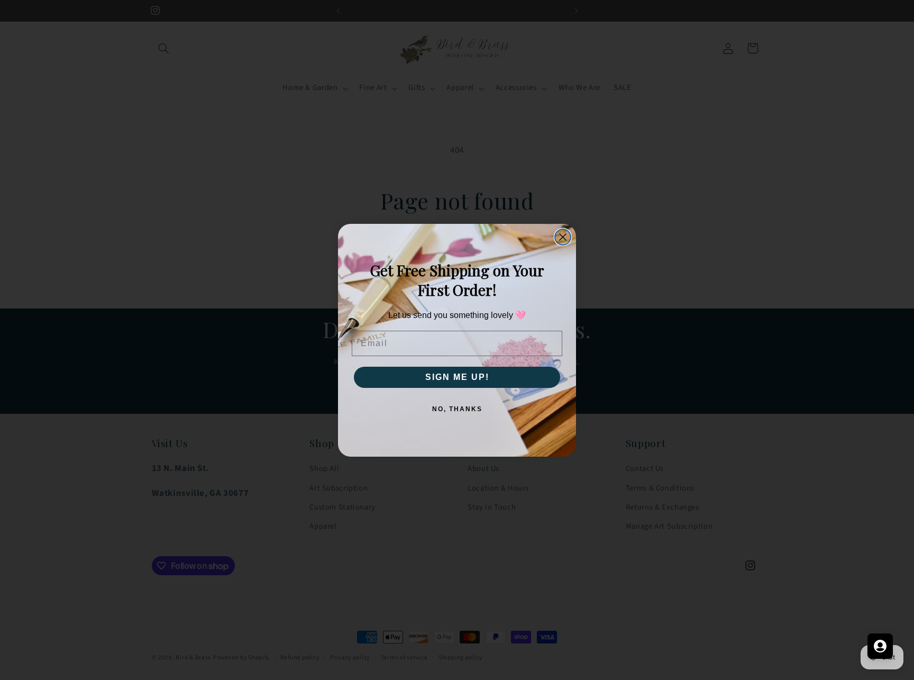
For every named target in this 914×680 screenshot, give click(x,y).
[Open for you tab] (880, 646)
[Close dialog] (563, 237)
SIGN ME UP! (457, 377)
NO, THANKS (457, 409)
